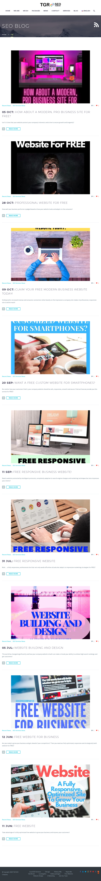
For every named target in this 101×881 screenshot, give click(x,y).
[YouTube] (93, 871)
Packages (36, 11)
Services (66, 11)
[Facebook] (80, 871)
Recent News (6, 106)
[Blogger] (98, 871)
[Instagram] (88, 871)
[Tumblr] (96, 871)
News (45, 11)
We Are (16, 11)
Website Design (38, 876)
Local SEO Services (35, 872)
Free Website (69, 874)
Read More (13, 129)
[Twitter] (85, 871)
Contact (55, 11)
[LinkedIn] (83, 871)
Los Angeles (42, 874)
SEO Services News (19, 106)
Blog (76, 11)
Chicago (47, 872)
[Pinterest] (90, 871)
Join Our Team (63, 876)
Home (8, 11)
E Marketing (51, 876)
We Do (25, 11)
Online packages (55, 874)
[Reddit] (98, 873)
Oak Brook (31, 874)
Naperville (69, 872)
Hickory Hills (58, 872)
